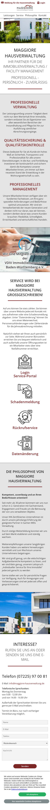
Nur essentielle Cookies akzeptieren (26, 801)
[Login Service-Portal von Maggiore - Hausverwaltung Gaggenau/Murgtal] (25, 362)
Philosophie (31, 15)
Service (19, 15)
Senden (25, 766)
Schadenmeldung (25, 402)
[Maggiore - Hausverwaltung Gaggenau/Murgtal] (25, 8)
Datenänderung (25, 453)
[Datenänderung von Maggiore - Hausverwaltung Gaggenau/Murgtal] (25, 443)
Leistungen (9, 15)
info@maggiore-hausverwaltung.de (26, 683)
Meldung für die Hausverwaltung (20, 2)
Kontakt (42, 15)
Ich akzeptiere (32, 794)
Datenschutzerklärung (19, 789)
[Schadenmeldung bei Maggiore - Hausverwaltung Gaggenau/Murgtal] (25, 391)
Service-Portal (25, 376)
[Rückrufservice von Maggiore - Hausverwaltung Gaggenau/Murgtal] (25, 417)
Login (42, 2)
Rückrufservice (25, 427)
